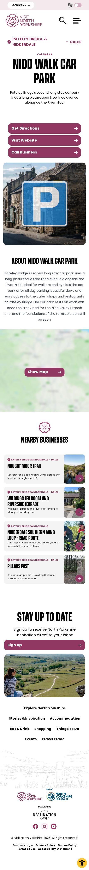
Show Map (38, 372)
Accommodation (65, 718)
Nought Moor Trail (24, 466)
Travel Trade (53, 739)
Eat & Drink (19, 729)
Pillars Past (18, 567)
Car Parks (44, 54)
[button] (77, 21)
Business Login (22, 845)
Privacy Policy (45, 845)
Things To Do (67, 729)
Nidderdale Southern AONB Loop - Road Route (31, 535)
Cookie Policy (67, 845)
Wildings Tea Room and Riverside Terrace (28, 502)
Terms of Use (26, 849)
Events (31, 739)
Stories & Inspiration (27, 718)
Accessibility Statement (55, 849)
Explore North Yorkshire (44, 708)
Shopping (42, 729)
